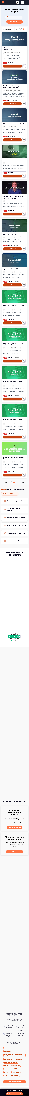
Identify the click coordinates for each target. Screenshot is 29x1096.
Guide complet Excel (9, 493)
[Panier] (17, 2)
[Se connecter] (22, 2)
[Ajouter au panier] (24, 66)
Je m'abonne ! (14, 22)
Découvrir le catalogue (14, 827)
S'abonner (14, 1094)
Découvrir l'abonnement (14, 852)
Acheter (13, 66)
